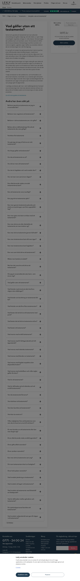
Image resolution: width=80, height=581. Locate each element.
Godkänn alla (23, 574)
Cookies (18, 567)
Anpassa (47, 574)
